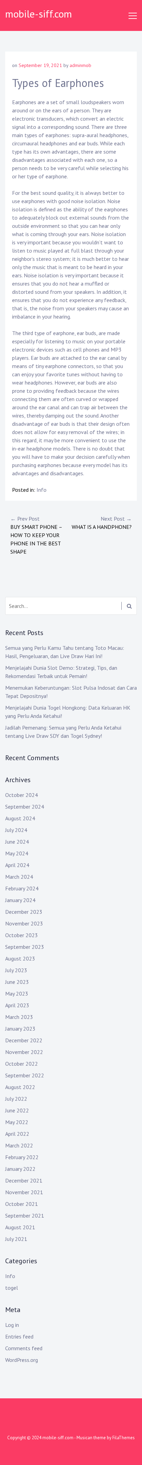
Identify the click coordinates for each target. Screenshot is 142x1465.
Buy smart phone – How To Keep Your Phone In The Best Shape (36, 535)
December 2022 (23, 1040)
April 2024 (17, 865)
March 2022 (19, 1145)
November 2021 (24, 1192)
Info (42, 489)
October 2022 (21, 1063)
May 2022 (16, 1122)
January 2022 (20, 1168)
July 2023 (16, 970)
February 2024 (22, 888)
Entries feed (19, 1336)
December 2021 (23, 1180)
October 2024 (21, 794)
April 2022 (17, 1133)
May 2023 (16, 993)
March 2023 (19, 1016)
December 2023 (23, 911)
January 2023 (20, 1028)
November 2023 (24, 923)
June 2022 (17, 1110)
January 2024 (20, 900)
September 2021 (24, 1215)
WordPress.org (21, 1359)
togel (11, 1287)
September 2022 (24, 1075)
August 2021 (20, 1227)
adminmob (80, 65)
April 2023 (17, 1005)
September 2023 (24, 946)
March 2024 (19, 876)
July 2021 (16, 1238)
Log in (12, 1324)
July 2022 (16, 1098)
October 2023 (21, 935)
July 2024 (16, 829)
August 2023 (20, 958)
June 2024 (17, 841)
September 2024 (24, 806)
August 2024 (20, 818)
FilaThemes (123, 1438)
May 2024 (16, 853)
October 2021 (21, 1203)
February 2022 (22, 1157)
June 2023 (17, 981)
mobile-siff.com (38, 13)
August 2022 (20, 1087)
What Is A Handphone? (102, 522)
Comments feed (23, 1348)
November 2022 (24, 1051)
